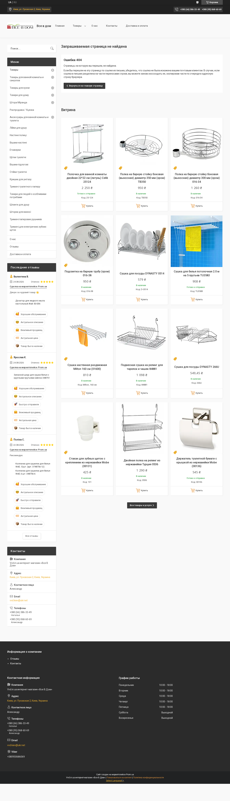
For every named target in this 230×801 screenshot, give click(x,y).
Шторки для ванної (20, 212)
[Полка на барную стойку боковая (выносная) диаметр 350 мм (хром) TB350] (142, 144)
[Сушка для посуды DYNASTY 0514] (142, 241)
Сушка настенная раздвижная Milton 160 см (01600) (87, 366)
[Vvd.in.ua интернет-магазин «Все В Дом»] (20, 25)
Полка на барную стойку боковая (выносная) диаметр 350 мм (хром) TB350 (142, 178)
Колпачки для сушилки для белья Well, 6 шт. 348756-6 (32, 472)
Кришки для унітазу (20, 179)
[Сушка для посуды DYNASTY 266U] (197, 335)
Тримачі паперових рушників (26, 219)
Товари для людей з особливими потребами (28, 196)
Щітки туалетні (18, 157)
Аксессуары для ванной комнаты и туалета (29, 119)
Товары (77, 25)
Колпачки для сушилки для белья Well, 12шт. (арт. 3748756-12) (32, 465)
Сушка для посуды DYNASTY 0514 (142, 273)
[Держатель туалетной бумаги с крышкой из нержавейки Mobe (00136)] (197, 428)
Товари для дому (19, 95)
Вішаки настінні (18, 142)
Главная (59, 25)
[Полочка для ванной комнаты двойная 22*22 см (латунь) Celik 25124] (87, 144)
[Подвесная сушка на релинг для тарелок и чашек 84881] (142, 335)
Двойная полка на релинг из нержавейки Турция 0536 (142, 462)
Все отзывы (31, 536)
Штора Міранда (18, 102)
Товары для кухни (20, 87)
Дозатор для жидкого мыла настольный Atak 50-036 (30, 302)
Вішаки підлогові (19, 164)
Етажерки (15, 150)
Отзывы (14, 246)
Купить (89, 206)
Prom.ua (130, 774)
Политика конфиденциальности (148, 777)
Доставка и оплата (137, 25)
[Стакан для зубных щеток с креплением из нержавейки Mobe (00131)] (87, 428)
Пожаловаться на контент (119, 777)
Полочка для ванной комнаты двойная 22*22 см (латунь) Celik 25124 (87, 178)
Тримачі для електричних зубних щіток (28, 228)
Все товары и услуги (141, 505)
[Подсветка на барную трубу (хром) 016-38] (87, 241)
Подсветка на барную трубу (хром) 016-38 (87, 273)
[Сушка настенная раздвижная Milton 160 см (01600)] (87, 335)
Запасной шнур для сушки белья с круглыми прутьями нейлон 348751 (32, 376)
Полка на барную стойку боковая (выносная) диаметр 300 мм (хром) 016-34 (197, 178)
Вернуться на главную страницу (86, 85)
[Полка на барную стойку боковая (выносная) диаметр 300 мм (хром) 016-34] (197, 144)
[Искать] (52, 48)
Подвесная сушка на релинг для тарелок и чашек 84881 (142, 366)
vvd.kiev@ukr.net (19, 600)
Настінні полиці (18, 135)
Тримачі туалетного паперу (25, 186)
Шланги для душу (19, 204)
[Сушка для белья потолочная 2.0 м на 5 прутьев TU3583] (197, 241)
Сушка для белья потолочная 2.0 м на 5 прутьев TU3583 (196, 273)
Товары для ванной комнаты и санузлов (27, 79)
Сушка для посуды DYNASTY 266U (196, 366)
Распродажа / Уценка (22, 110)
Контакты (111, 25)
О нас (94, 25)
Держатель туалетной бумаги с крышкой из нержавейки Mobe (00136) (196, 462)
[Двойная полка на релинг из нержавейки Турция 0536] (142, 428)
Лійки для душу (18, 127)
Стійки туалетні (18, 172)
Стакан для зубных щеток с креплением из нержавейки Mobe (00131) (87, 462)
